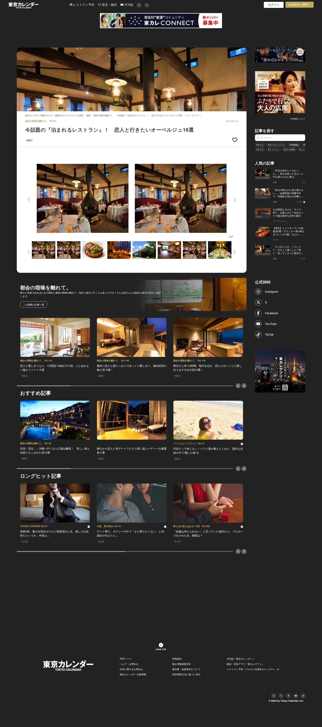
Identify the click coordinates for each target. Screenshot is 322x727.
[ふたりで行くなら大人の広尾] (280, 91)
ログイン (273, 4)
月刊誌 (128, 4)
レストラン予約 (83, 4)
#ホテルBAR (289, 149)
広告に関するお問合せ (131, 669)
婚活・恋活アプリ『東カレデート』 (245, 664)
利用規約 (177, 659)
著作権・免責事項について (186, 669)
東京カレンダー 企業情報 (133, 674)
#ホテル (260, 144)
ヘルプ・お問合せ (129, 664)
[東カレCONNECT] (161, 20)
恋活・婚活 (109, 4)
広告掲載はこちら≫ (297, 119)
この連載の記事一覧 (33, 304)
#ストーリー (273, 149)
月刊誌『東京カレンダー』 (241, 659)
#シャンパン (305, 149)
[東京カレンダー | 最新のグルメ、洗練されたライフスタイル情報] (38, 5)
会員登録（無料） (299, 4)
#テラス (260, 149)
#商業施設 (294, 144)
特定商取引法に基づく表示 (186, 674)
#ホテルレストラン (276, 144)
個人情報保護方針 (181, 664)
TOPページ (125, 659)
